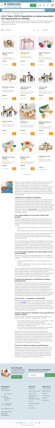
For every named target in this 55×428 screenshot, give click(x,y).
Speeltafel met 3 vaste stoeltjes (8, 158)
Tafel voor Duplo (25, 53)
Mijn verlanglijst (45, 395)
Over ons (31, 401)
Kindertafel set (24, 122)
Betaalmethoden (32, 393)
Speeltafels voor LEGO (18, 13)
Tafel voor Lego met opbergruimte (25, 87)
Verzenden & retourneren (34, 391)
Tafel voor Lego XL (7, 121)
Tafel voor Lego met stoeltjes (7, 53)
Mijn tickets (44, 393)
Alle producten (45, 400)
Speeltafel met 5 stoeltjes (25, 158)
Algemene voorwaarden (34, 403)
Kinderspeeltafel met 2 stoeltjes (45, 122)
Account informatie (46, 388)
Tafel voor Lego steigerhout (43, 87)
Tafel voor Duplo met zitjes (44, 53)
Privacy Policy (32, 408)
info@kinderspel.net (8, 408)
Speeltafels (8, 13)
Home (2, 13)
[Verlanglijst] (47, 5)
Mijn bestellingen (46, 391)
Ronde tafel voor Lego (8, 87)
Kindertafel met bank (44, 156)
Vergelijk (44, 398)
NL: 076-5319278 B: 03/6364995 (8, 404)
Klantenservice (16, 377)
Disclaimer (31, 405)
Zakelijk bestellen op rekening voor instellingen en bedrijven (34, 397)
